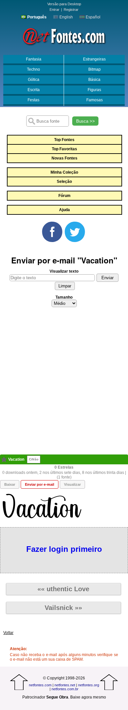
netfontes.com (40, 685)
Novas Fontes (64, 158)
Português (36, 17)
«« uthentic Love (63, 589)
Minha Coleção (64, 172)
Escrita (34, 89)
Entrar (54, 10)
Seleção (64, 181)
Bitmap (94, 69)
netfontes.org (88, 685)
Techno (33, 69)
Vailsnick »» (63, 607)
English (65, 17)
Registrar (71, 10)
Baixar (9, 484)
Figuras (94, 89)
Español (92, 17)
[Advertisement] (64, 383)
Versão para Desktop (64, 4)
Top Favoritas (64, 149)
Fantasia (33, 59)
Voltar (8, 632)
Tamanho (64, 297)
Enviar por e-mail (39, 484)
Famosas (94, 100)
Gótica (33, 79)
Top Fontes (64, 139)
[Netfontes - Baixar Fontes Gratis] (64, 36)
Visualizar (72, 484)
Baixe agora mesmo (88, 697)
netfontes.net (64, 685)
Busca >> (85, 121)
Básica (94, 79)
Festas (33, 100)
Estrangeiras (94, 59)
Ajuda (64, 210)
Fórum (64, 195)
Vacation (16, 459)
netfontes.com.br (65, 689)
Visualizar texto (64, 271)
